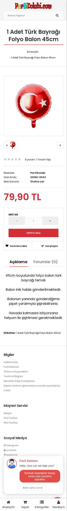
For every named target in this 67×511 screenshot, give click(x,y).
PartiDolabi (37, 173)
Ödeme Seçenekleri (16, 371)
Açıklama (18, 261)
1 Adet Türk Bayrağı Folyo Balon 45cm (33, 57)
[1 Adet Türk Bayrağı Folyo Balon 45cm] (33, 106)
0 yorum (30, 159)
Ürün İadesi (10, 418)
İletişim (8, 413)
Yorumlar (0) (45, 261)
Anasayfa (32, 52)
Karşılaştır (51, 246)
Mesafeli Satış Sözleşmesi (19, 381)
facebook (11, 455)
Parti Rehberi (11, 367)
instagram (12, 445)
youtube (11, 450)
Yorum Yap (44, 159)
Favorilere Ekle (18, 246)
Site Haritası (11, 422)
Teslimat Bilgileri (13, 376)
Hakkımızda (11, 362)
